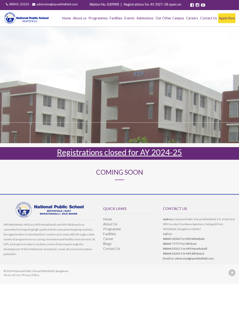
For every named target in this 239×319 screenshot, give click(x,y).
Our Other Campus (169, 18)
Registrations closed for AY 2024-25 (119, 152)
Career (108, 239)
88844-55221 (171, 248)
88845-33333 (19, 4)
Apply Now (227, 18)
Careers (192, 18)
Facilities (116, 18)
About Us (110, 224)
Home (66, 18)
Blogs (107, 244)
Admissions (145, 18)
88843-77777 (171, 243)
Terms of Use (12, 275)
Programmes (98, 18)
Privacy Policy (30, 275)
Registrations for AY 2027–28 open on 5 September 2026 (160, 4)
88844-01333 (171, 253)
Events (129, 18)
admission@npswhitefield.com (57, 4)
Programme (112, 229)
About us (80, 18)
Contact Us (208, 18)
